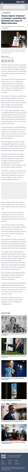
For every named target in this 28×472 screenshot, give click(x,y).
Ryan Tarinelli (5, 56)
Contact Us (10, 460)
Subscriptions (17, 463)
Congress (6, 13)
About (2, 460)
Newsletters (3, 463)
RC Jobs (16, 462)
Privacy (9, 462)
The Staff (9, 463)
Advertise (16, 460)
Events (2, 462)
